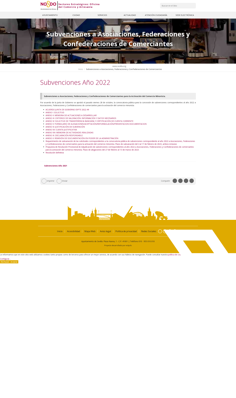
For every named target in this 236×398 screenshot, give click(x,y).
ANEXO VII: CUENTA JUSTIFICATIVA (61, 129)
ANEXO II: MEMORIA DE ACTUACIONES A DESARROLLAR (71, 115)
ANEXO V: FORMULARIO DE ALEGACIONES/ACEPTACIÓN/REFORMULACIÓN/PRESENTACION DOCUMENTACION (96, 124)
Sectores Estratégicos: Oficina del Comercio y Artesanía (79, 5)
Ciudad (76, 15)
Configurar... (5, 259)
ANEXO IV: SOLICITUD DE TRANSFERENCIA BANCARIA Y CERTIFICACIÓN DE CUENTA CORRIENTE (89, 121)
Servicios (103, 15)
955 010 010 (149, 241)
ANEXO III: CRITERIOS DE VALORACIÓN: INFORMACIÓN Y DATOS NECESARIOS (81, 118)
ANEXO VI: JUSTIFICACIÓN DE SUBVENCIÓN (65, 126)
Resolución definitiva (55, 152)
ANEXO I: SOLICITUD (55, 112)
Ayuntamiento (50, 15)
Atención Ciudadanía (156, 15)
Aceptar (14, 262)
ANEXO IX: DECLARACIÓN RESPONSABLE (64, 135)
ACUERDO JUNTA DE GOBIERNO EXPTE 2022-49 (67, 109)
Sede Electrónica (185, 15)
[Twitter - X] (165, 231)
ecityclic (129, 245)
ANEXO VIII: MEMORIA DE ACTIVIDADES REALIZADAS (69, 132)
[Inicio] (48, 5)
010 (140, 241)
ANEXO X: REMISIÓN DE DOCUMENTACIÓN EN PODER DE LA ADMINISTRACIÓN (82, 138)
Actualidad (130, 15)
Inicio (80, 69)
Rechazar (5, 262)
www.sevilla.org (119, 66)
